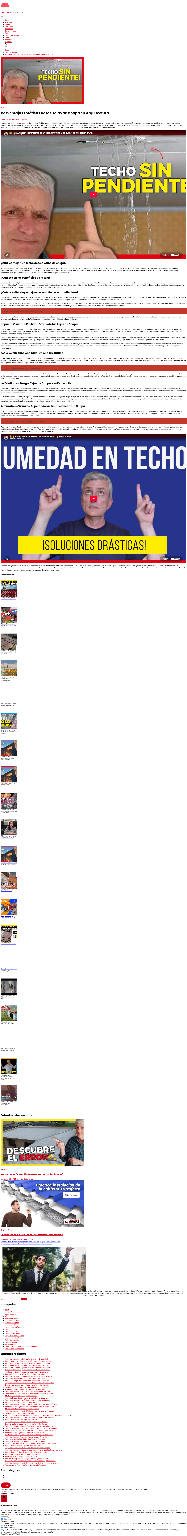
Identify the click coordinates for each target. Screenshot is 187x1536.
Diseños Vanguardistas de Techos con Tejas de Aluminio (27, 1385)
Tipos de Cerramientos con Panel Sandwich (22, 1346)
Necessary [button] (5, 1517)
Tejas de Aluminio (12, 1340)
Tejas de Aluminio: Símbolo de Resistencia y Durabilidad (26, 1359)
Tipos (7, 37)
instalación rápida (12, 1323)
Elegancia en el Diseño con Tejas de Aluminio (22, 1454)
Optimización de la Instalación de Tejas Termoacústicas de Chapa (32, 1234)
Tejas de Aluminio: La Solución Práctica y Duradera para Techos (29, 1383)
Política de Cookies (12, 1480)
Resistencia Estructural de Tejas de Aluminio (22, 1402)
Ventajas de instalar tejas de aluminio (19, 1413)
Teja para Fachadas (12, 1333)
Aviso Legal (9, 1477)
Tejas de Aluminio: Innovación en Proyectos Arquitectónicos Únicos (31, 1404)
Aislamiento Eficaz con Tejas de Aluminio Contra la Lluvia (27, 1365)
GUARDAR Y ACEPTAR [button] (10, 1534)
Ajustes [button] (4, 1491)
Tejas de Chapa (7, 107)
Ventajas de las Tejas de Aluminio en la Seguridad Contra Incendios (31, 1430)
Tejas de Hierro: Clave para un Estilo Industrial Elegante (26, 1398)
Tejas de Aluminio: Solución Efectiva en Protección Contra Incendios (31, 1428)
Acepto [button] (11, 1491)
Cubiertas (9, 26)
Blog (7, 1310)
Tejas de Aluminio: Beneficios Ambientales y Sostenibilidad (27, 1437)
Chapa (7, 24)
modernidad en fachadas (14, 1327)
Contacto (8, 42)
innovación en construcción (15, 1320)
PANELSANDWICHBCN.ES (12, 12)
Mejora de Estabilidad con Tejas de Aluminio (22, 1409)
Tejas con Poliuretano (13, 35)
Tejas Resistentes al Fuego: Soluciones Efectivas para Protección (30, 1426)
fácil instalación (11, 1316)
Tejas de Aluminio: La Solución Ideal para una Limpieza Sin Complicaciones (33, 1450)
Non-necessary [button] (7, 1525)
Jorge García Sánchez (20, 119)
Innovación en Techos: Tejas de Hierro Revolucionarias (26, 1452)
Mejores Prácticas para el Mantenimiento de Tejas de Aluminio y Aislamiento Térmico (38, 1415)
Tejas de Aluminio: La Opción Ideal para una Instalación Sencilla (29, 1417)
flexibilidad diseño (12, 1318)
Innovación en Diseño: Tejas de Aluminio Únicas (23, 1445)
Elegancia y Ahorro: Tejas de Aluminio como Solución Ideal (27, 1367)
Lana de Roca (10, 31)
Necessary (7, 1519)
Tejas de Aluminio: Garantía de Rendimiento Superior (25, 1378)
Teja (7, 33)
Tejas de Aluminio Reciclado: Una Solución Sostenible (25, 1439)
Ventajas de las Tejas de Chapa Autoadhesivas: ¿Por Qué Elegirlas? (32, 1174)
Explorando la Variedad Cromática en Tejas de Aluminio (26, 1424)
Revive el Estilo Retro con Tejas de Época (21, 1456)
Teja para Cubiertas (12, 1331)
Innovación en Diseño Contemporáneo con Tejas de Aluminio (28, 1361)
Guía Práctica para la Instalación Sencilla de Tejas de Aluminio (28, 1376)
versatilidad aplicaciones (14, 1349)
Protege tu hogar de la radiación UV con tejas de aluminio (27, 1380)
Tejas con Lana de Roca (14, 1336)
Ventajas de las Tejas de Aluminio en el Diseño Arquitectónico (29, 1435)
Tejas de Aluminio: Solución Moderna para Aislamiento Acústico (29, 1411)
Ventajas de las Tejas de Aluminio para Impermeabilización (27, 1387)
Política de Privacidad (13, 1475)
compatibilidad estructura (14, 1312)
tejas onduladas (11, 1344)
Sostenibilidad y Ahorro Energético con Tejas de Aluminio (27, 1458)
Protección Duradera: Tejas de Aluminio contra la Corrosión (27, 1363)
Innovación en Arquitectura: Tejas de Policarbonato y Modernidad (30, 1461)
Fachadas (9, 29)
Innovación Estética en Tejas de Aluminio (21, 1419)
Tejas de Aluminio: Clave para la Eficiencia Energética (25, 1441)
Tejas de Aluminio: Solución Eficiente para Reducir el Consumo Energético (33, 1463)
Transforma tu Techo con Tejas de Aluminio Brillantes (25, 1465)
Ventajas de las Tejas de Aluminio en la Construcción (25, 1432)
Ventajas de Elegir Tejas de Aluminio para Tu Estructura (26, 1372)
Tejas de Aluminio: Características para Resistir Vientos (26, 1422)
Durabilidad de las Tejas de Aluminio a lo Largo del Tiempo (27, 1370)
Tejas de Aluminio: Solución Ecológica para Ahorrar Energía (27, 1400)
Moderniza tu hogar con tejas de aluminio (21, 1396)
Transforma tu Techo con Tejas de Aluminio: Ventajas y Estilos (29, 1393)
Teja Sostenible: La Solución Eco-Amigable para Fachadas (27, 1448)
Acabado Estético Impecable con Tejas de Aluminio (25, 1389)
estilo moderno (11, 1314)
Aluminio (8, 22)
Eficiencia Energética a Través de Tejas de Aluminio (25, 1374)
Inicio (7, 20)
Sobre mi (8, 39)
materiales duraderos (13, 1325)
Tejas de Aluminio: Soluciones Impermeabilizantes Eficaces (27, 1391)
